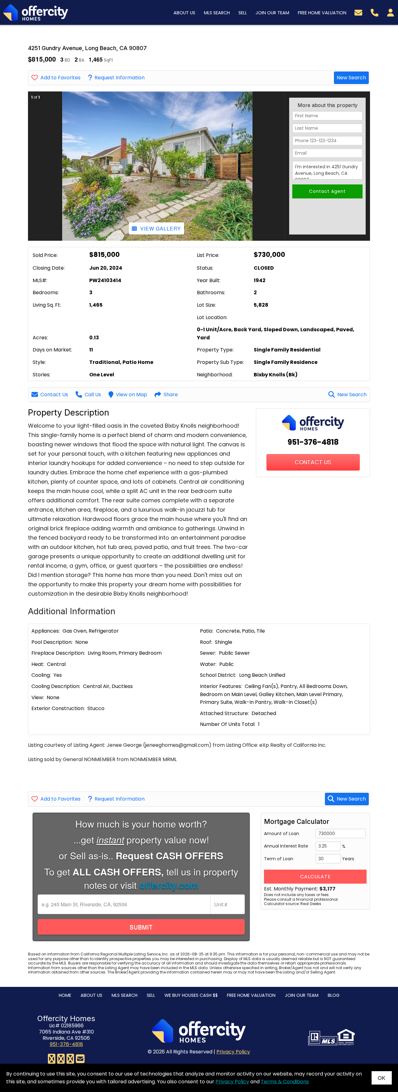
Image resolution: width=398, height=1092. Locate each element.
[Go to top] (380, 1056)
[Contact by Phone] (374, 12)
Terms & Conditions (285, 1081)
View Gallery (160, 228)
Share (171, 394)
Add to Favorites (60, 77)
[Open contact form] (358, 12)
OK (382, 1077)
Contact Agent (327, 191)
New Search (351, 77)
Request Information (120, 77)
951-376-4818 (313, 442)
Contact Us (54, 394)
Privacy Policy (233, 1051)
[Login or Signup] (390, 12)
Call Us (93, 394)
